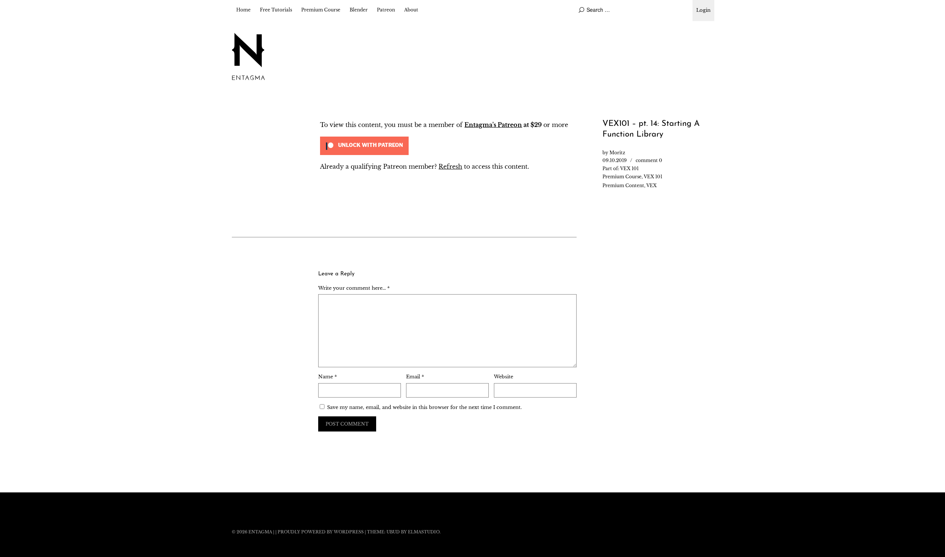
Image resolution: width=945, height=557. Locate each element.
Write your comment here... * (354, 288)
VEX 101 (629, 168)
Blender (359, 10)
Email (415, 377)
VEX (651, 185)
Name (327, 377)
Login (703, 10)
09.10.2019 (614, 160)
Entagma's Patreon (493, 124)
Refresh (450, 166)
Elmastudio (424, 531)
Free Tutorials (276, 10)
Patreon (386, 10)
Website (503, 377)
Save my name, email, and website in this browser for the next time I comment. (424, 407)
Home (243, 10)
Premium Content (623, 185)
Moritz (617, 152)
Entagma (260, 531)
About (411, 10)
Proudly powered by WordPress (321, 531)
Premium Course (320, 10)
